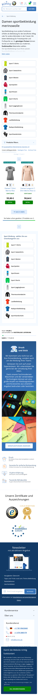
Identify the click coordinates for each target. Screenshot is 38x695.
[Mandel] (13, 185)
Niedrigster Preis (22, 150)
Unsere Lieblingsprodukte (9, 150)
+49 (21, 628)
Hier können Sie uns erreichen (20, 646)
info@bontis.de (16, 640)
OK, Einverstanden (17, 689)
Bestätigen (30, 591)
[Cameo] (26, 185)
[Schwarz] (7, 185)
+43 (20, 633)
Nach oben (20, 212)
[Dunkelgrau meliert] (10, 185)
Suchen (31, 9)
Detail (10, 202)
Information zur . (19, 598)
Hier (6, 682)
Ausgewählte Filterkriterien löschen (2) (16, 147)
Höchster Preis (32, 150)
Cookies (28, 664)
